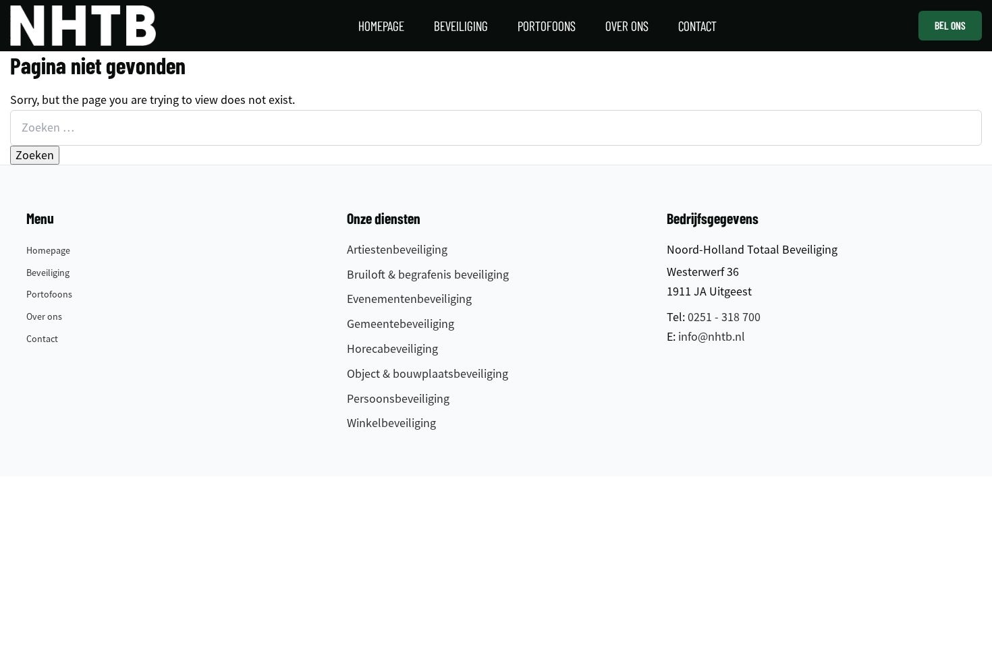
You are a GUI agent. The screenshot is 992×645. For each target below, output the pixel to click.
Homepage (48, 250)
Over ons (44, 316)
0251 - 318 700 (724, 317)
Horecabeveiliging (392, 348)
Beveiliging (48, 273)
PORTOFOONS (547, 25)
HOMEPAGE (381, 25)
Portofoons (49, 294)
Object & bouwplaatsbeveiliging (427, 373)
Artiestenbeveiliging (397, 249)
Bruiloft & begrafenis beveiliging (428, 274)
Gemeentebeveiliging (400, 323)
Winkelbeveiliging (391, 423)
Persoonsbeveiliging (398, 398)
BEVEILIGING (461, 25)
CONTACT (697, 25)
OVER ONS (627, 25)
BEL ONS (950, 25)
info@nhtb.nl (711, 336)
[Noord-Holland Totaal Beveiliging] (83, 25)
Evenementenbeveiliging (409, 298)
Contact (42, 339)
